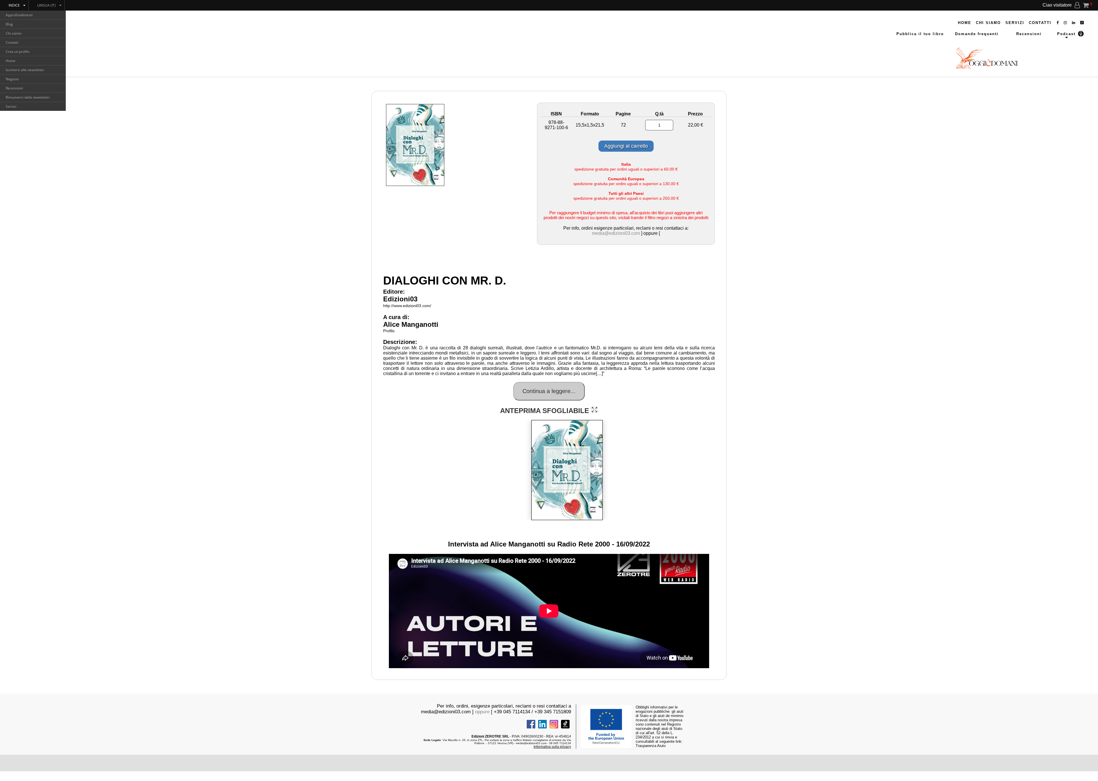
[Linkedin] (1074, 23)
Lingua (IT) (46, 5)
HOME (964, 23)
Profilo (389, 331)
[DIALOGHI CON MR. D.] (594, 409)
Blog (9, 24)
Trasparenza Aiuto (651, 746)
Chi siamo (13, 33)
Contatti (12, 42)
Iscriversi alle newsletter (25, 69)
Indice (14, 5)
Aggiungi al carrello (626, 146)
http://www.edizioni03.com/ (407, 305)
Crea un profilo (17, 51)
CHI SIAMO (988, 23)
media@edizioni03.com (616, 233)
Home (10, 60)
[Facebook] (1058, 23)
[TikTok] (1082, 23)
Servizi (11, 106)
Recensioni (14, 88)
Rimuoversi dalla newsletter (28, 97)
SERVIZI (1014, 23)
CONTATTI (1040, 23)
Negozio (12, 79)
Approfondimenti (19, 15)
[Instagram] (1065, 23)
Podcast (1066, 34)
